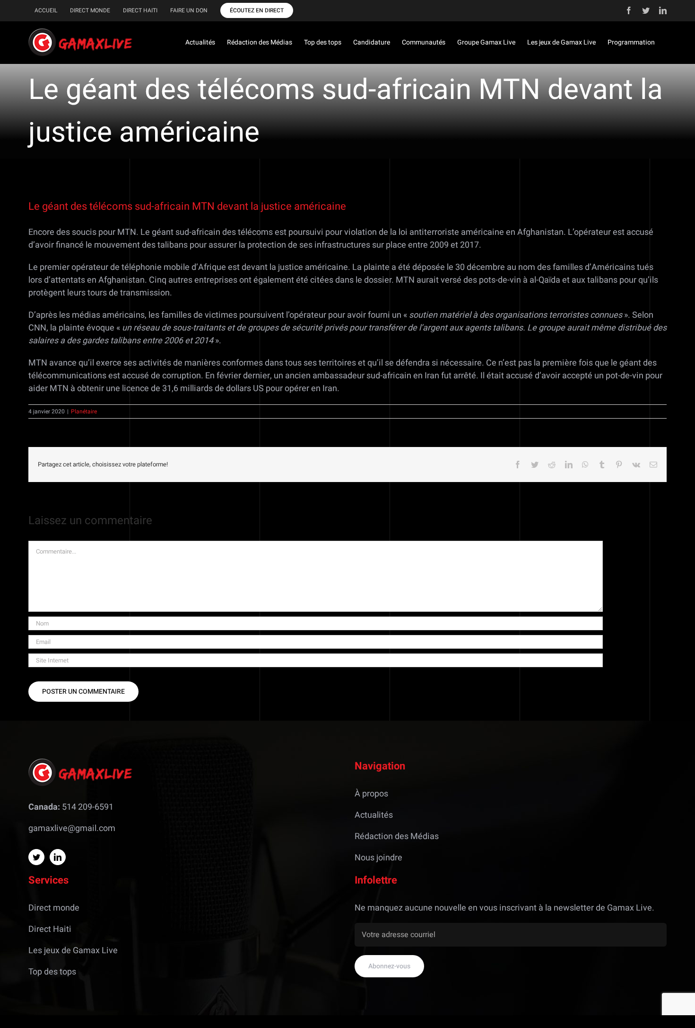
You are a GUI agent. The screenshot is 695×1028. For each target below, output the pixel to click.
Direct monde (53, 908)
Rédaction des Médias (397, 836)
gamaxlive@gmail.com (71, 828)
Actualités (374, 815)
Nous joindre (378, 857)
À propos (371, 793)
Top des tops (52, 971)
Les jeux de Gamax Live (73, 950)
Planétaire (84, 411)
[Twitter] (36, 857)
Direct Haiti (49, 929)
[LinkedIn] (58, 857)
